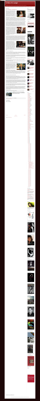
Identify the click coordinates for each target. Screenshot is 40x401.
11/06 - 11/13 (29, 148)
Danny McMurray (29, 110)
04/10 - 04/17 (29, 176)
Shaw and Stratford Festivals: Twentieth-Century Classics (31, 74)
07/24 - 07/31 (29, 158)
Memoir (28, 118)
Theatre (28, 95)
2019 (28, 137)
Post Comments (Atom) (10, 117)
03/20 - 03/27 (29, 178)
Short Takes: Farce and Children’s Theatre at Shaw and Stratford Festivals (31, 68)
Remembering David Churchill (30, 124)
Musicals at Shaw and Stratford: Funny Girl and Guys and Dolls (31, 77)
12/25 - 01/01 (29, 143)
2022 (28, 135)
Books (28, 94)
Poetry (28, 116)
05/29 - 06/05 (29, 171)
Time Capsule (29, 125)
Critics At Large (12, 3)
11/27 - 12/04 (29, 146)
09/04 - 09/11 (29, 154)
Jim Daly (28, 130)
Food (28, 122)
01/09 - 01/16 (29, 185)
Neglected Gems (29, 104)
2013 (28, 141)
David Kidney (29, 106)
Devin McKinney (29, 109)
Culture (28, 97)
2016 (28, 139)
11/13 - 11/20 (29, 147)
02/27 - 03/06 (29, 180)
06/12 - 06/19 (29, 170)
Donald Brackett (29, 100)
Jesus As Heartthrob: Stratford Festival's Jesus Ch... (30, 162)
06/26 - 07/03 (29, 161)
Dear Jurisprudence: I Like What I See (11, 9)
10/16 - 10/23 (29, 150)
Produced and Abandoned (30, 121)
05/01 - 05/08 (29, 174)
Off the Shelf (29, 115)
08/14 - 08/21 (29, 156)
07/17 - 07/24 (29, 159)
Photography (29, 112)
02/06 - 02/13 (29, 182)
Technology (29, 127)
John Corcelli (29, 98)
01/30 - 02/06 (29, 183)
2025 (28, 133)
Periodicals (29, 119)
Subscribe (31, 26)
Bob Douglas (29, 103)
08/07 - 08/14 (29, 157)
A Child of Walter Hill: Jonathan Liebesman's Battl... (30, 165)
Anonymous (28, 197)
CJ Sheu (28, 107)
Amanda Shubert (29, 113)
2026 (28, 132)
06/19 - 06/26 (29, 169)
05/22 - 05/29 (29, 172)
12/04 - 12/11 (29, 145)
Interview (28, 101)
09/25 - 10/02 (29, 152)
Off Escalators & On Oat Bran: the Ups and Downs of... (31, 167)
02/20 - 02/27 (29, 181)
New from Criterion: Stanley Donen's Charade (31, 83)
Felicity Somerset (29, 128)
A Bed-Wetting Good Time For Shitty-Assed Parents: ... (31, 166)
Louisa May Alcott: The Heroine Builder (31, 89)
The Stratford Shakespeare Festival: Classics (31, 80)
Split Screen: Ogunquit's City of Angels (31, 86)
